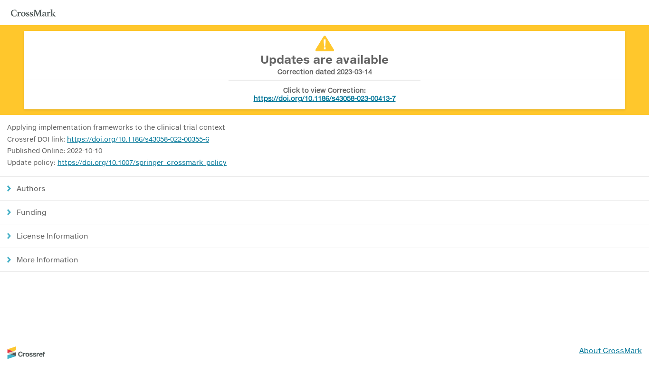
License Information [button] (52, 235)
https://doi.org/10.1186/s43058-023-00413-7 (325, 98)
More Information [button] (47, 259)
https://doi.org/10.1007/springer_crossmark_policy (142, 162)
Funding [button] (32, 212)
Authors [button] (31, 188)
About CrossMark (610, 350)
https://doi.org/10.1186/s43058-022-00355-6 (138, 139)
